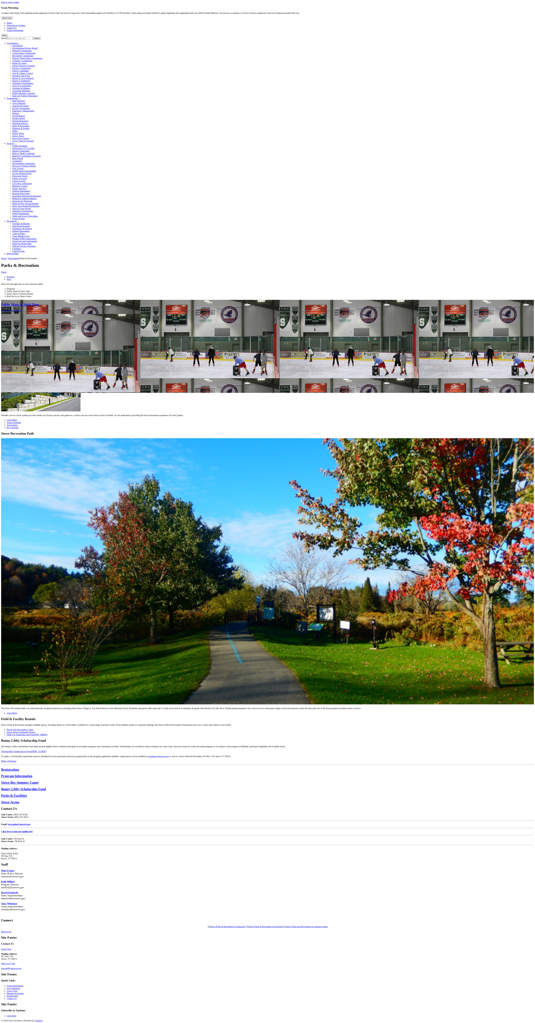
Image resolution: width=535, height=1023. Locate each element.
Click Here (11, 1016)
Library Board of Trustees (23, 66)
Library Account (19, 178)
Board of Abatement (21, 81)
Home (4, 258)
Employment (12, 996)
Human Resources (20, 121)
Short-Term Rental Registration (26, 206)
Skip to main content (10, 2)
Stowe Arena (18, 136)
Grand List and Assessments (24, 241)
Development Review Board (24, 48)
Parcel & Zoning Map (21, 243)
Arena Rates (12, 425)
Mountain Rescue (20, 123)
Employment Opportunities (24, 171)
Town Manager (19, 103)
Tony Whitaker (9, 903)
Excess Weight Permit (21, 173)
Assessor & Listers (20, 106)
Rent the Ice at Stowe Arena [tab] (19, 296)
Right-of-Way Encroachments (25, 203)
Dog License (18, 168)
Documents (12, 221)
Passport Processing (21, 193)
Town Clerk (12, 991)
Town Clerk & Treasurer (23, 141)
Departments (12, 98)
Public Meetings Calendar (23, 93)
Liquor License (19, 181)
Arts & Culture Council (22, 73)
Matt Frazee (7, 870)
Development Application (23, 163)
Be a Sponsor (13, 427)
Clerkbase (16, 249)
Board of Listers (19, 63)
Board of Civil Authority (23, 78)
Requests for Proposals (22, 201)
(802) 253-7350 (8, 963)
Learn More (12, 713)
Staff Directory (18, 101)
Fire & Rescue (18, 116)
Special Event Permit (21, 208)
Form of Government (21, 86)
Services (10, 143)
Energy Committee (20, 71)
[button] (267, 433)
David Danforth (9, 892)
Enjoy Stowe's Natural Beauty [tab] (20, 294)
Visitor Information (15, 986)
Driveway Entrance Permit (24, 166)
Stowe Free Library (20, 138)
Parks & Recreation (20, 126)
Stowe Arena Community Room (21, 732)
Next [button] (9, 279)
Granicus (39, 1020)
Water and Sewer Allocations (25, 216)
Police (15, 131)
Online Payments (19, 146)
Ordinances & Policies (22, 228)
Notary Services (19, 188)
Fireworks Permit (19, 176)
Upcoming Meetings (21, 91)
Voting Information (20, 213)
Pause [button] (3, 272)
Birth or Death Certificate (23, 153)
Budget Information (21, 231)
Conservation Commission (24, 53)
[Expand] (19, 99)
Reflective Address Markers (24, 198)
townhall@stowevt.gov (11, 968)
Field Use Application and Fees (27, 734)
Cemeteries (17, 161)
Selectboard (17, 46)
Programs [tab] (11, 289)
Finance (15, 113)
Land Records (18, 251)
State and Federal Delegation (25, 96)
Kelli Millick (8, 881)
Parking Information (21, 191)
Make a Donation (8, 761)
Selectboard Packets (21, 226)
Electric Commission (21, 68)
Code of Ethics (18, 233)
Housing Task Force (21, 76)
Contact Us (12, 998)
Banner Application (20, 151)
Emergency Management (23, 111)
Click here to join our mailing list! (17, 831)
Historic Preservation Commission (27, 58)
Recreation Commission (22, 56)
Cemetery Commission (22, 61)
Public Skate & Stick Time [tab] (18, 291)
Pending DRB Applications (24, 238)
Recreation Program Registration (26, 196)
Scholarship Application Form (23, 751)
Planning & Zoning (20, 128)
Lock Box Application (22, 183)
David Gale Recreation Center (20, 729)
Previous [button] (10, 277)
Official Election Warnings (24, 246)
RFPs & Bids (12, 254)
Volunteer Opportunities (22, 83)
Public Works (18, 133)
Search (4, 38)
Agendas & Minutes (21, 88)
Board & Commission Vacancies (26, 156)
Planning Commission (22, 51)
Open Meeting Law (21, 236)
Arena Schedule (14, 422)
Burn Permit (17, 158)
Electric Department (21, 108)
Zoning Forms (18, 218)
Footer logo (6, 949)
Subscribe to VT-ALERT (23, 148)
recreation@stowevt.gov (158, 756)
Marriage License (20, 186)
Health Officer (18, 118)
